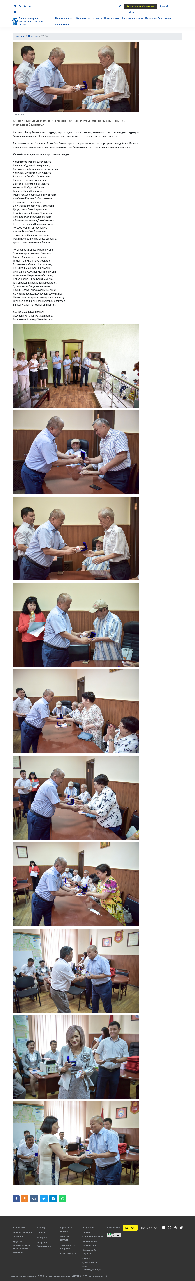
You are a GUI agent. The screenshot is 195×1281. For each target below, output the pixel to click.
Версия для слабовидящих (140, 6)
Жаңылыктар (88, 1228)
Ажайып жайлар (68, 1254)
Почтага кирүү (149, 1228)
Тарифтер (42, 1238)
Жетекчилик (19, 1228)
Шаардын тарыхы (64, 18)
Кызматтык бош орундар (158, 18)
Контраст (130, 1228)
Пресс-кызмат (111, 18)
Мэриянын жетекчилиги (89, 18)
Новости (33, 36)
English (130, 12)
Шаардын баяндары (132, 18)
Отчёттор (41, 1233)
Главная (20, 36)
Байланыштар (62, 24)
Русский (164, 6)
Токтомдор (42, 1228)
